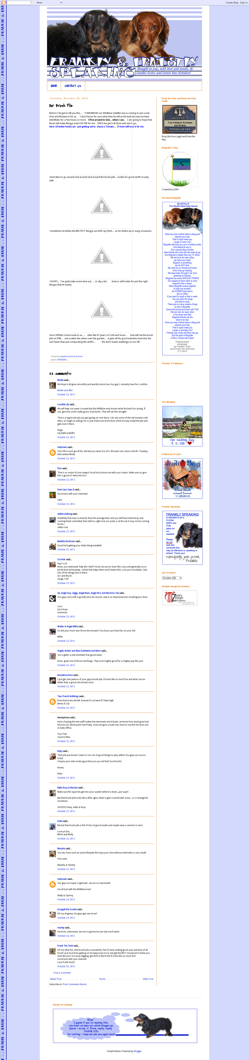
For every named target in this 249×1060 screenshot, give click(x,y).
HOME (54, 86)
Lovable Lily (63, 404)
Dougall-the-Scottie (67, 909)
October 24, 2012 (66, 899)
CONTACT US (73, 86)
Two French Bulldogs (68, 696)
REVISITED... (63, 360)
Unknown (62, 447)
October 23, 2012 (66, 394)
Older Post (148, 979)
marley (60, 927)
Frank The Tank (65, 945)
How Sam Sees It (65, 489)
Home (102, 979)
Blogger (138, 1051)
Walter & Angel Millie (67, 626)
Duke (59, 821)
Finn (59, 468)
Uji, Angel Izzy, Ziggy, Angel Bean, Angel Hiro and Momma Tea (88, 593)
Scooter (61, 559)
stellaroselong (64, 514)
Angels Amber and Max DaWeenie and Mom (79, 651)
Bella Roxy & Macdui (67, 787)
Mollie (60, 380)
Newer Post (55, 979)
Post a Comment (62, 973)
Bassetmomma (65, 675)
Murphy (61, 848)
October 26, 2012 (66, 966)
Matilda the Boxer (66, 541)
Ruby (59, 751)
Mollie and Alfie (65, 390)
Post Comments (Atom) (74, 984)
